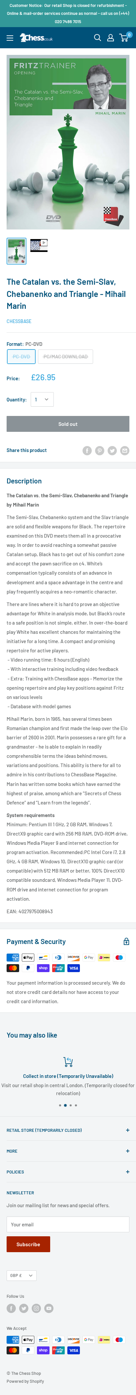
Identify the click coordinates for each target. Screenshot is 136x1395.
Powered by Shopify (25, 1381)
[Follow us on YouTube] (48, 1308)
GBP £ (16, 1275)
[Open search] (97, 37)
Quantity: (17, 399)
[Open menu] (10, 38)
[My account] (110, 37)
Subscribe (28, 1244)
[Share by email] (124, 450)
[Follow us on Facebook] (11, 1308)
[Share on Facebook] (87, 450)
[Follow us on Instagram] (36, 1308)
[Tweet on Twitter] (112, 450)
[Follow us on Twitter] (23, 1308)
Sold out (68, 424)
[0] (124, 38)
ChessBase (19, 321)
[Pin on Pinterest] (99, 450)
